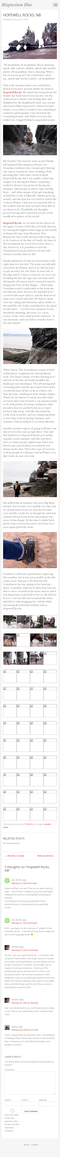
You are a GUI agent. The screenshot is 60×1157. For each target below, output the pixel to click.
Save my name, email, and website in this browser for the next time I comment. (12, 1122)
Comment (10, 1069)
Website (43, 1100)
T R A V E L (29, 824)
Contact (34, 1144)
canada (47, 824)
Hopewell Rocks (12, 92)
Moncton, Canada (14, 855)
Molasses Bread (46, 855)
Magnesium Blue (17, 4)
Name (8, 1100)
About (26, 1144)
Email (25, 1100)
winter (5, 827)
